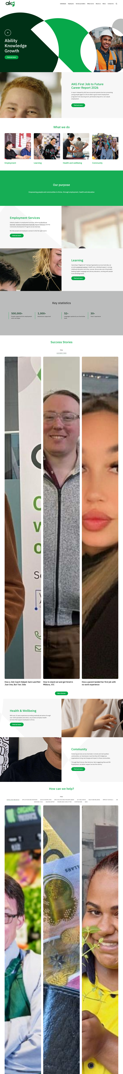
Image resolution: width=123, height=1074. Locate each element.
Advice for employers (45, 799)
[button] (116, 3)
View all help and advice (13, 799)
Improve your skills (108, 799)
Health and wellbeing (94, 799)
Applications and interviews (29, 799)
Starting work (78, 802)
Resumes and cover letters (65, 802)
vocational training (81, 267)
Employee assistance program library (64, 799)
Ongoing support (50, 802)
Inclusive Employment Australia (25, 224)
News (86, 802)
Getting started (81, 799)
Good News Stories (61, 353)
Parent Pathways (40, 224)
